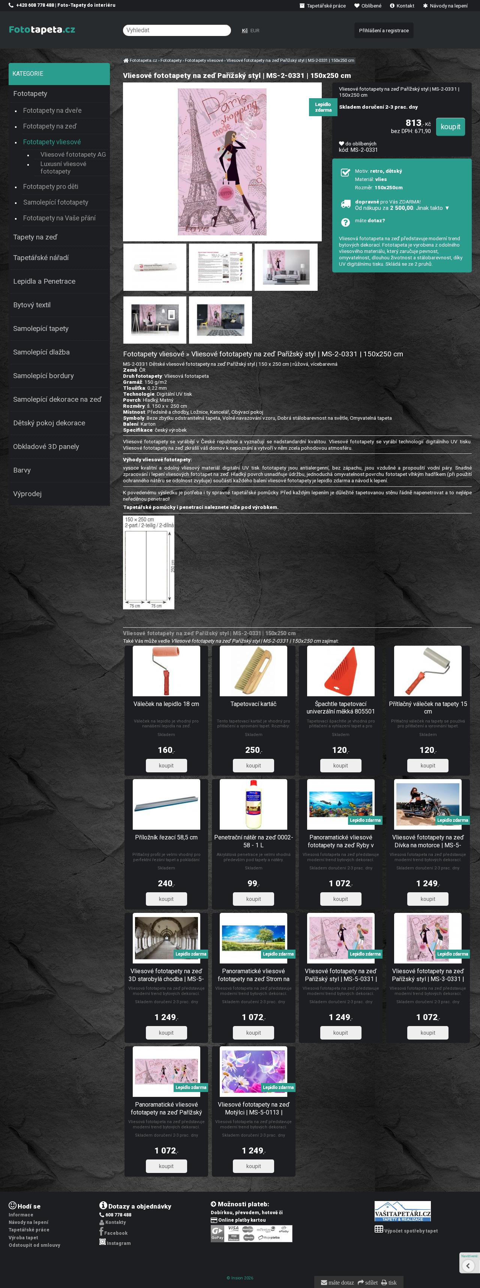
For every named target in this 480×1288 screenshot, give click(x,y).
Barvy (22, 470)
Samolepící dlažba (41, 352)
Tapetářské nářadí (41, 258)
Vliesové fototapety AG (73, 154)
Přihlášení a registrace (384, 30)
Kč (245, 30)
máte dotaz (340, 1283)
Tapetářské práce (326, 6)
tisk (392, 1283)
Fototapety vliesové (52, 142)
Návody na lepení (448, 6)
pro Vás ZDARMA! (402, 205)
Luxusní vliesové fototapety (63, 167)
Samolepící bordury (43, 376)
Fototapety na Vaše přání (59, 218)
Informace (21, 1215)
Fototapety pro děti (50, 186)
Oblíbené (370, 6)
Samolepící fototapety (55, 202)
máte (370, 220)
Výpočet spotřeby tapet (411, 1231)
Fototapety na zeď (49, 126)
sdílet (371, 1283)
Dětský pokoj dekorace (49, 423)
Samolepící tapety (41, 329)
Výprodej (27, 494)
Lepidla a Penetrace (44, 281)
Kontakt (405, 6)
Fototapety (30, 94)
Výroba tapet (23, 1237)
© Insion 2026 (240, 1278)
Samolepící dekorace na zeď (57, 399)
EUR (255, 30)
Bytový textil (32, 305)
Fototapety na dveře (52, 110)
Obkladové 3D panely (46, 447)
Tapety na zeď (35, 237)
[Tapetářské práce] (403, 1219)
